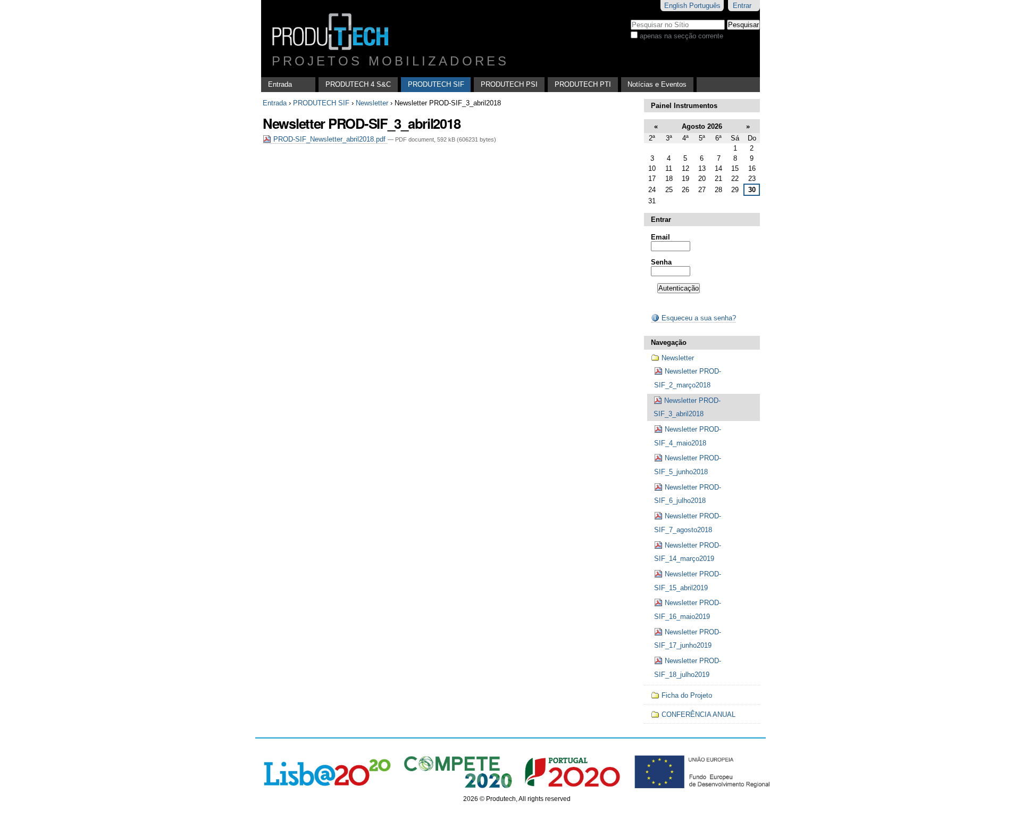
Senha (661, 262)
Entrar (742, 6)
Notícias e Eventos (657, 84)
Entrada (280, 84)
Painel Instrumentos (684, 106)
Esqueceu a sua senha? (697, 318)
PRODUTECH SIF (436, 84)
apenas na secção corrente (681, 36)
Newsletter (372, 103)
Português (705, 6)
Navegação (669, 342)
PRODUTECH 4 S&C (358, 84)
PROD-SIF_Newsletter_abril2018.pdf (329, 139)
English (675, 6)
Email (660, 237)
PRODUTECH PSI (509, 84)
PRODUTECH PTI (583, 84)
